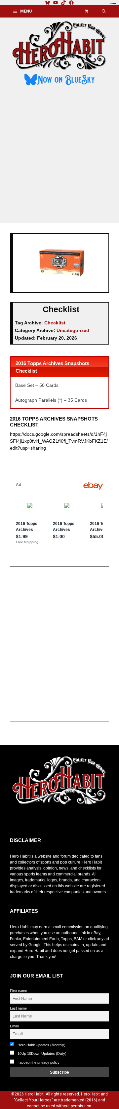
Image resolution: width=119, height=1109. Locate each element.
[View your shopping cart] (86, 11)
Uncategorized (73, 330)
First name (18, 991)
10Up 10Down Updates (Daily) (41, 1053)
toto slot (17, 821)
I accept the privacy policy (39, 1062)
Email (14, 1026)
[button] (103, 11)
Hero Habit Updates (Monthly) (41, 1045)
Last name (18, 1008)
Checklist (54, 322)
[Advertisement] (59, 155)
